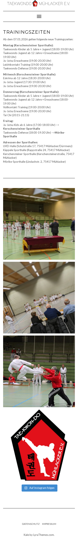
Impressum (49, 523)
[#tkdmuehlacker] (39, 445)
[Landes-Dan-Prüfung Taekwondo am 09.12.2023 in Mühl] (39, 224)
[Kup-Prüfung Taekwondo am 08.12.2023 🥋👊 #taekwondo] (39, 297)
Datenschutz (31, 523)
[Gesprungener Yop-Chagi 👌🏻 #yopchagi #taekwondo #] (39, 371)
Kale (26, 534)
